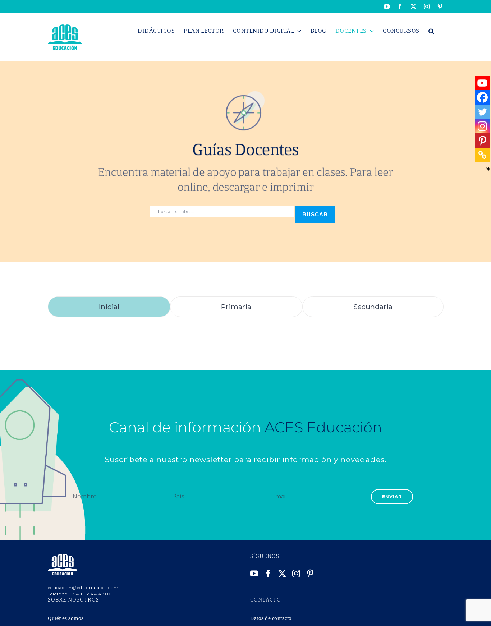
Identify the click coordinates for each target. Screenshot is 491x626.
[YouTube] (254, 573)
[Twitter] (482, 112)
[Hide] (488, 169)
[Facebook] (482, 97)
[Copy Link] (482, 155)
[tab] (109, 306)
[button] (431, 31)
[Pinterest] (482, 140)
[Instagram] (482, 126)
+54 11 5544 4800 (91, 594)
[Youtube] (482, 83)
